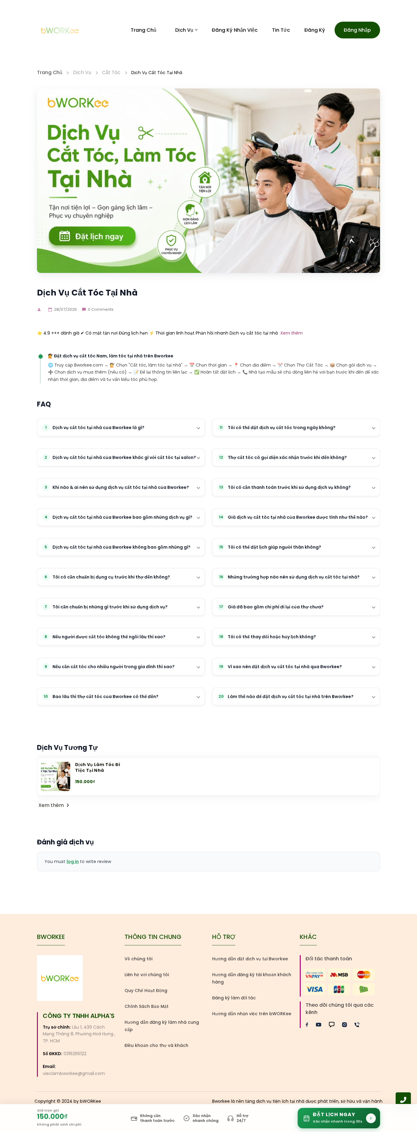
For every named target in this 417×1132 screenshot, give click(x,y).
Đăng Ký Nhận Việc (235, 30)
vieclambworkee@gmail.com (74, 1073)
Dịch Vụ (184, 30)
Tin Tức (281, 30)
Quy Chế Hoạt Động (146, 990)
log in (73, 861)
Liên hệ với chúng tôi (147, 975)
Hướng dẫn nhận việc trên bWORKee (251, 1014)
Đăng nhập (357, 30)
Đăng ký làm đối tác (234, 998)
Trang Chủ (143, 30)
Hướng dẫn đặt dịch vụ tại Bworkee (250, 959)
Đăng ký (314, 30)
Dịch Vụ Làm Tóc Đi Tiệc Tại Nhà (97, 767)
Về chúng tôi (138, 959)
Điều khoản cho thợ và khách (156, 1045)
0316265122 (74, 1054)
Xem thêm (291, 333)
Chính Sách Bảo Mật (147, 1006)
